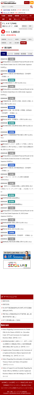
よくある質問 (10, 382)
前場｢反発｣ (6, 304)
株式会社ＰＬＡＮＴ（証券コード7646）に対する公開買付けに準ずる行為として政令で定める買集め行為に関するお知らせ (17, 146)
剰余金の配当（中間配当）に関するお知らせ (16, 119)
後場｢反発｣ (6, 301)
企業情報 (23, 39)
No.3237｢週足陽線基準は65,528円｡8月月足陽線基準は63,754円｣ (17, 309)
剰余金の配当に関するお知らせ (12, 229)
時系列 (17, 39)
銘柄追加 (24, 26)
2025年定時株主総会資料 (10, 198)
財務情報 (4, 42)
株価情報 (4, 39)
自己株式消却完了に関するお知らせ (14, 83)
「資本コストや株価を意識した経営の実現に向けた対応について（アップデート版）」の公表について (17, 187)
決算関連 (16, 54)
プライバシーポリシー (15, 385)
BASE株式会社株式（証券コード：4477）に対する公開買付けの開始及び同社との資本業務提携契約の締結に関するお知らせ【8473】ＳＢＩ (17, 343)
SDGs (30, 39)
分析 (10, 42)
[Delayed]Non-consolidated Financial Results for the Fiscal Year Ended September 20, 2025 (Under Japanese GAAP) (17, 213)
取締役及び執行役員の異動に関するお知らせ (16, 241)
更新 (30, 26)
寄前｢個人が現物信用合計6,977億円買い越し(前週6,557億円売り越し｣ (17, 315)
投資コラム (16, 388)
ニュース (10, 54)
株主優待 (17, 42)
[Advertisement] (17, 281)
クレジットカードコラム (26, 388)
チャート (10, 39)
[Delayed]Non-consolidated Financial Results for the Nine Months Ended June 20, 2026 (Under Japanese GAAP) (17, 64)
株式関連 (23, 54)
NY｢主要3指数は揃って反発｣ (11, 320)
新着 (3, 54)
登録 (32, 2)
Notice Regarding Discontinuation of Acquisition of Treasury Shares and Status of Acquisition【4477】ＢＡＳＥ (17, 361)
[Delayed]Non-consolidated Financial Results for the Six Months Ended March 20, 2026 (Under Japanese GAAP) (17, 91)
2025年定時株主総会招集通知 (12, 204)
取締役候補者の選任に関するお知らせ (14, 222)
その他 (30, 54)
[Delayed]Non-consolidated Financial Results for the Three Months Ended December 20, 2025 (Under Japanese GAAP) (17, 158)
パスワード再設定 (19, 382)
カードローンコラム (7, 388)
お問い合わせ (28, 382)
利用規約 (6, 385)
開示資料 (23, 42)
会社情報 (4, 382)
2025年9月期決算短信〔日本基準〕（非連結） (17, 235)
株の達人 (24, 385)
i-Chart (29, 385)
